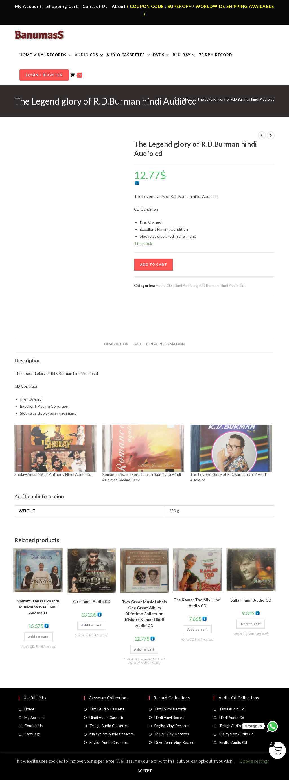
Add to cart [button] (38, 636)
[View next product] (271, 135)
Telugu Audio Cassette (108, 725)
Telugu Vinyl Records (171, 734)
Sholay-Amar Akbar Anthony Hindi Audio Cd (52, 474)
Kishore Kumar (151, 662)
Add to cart (153, 264)
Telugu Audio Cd (233, 725)
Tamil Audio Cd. (232, 709)
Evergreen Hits (147, 659)
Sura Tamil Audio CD (91, 601)
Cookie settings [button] (254, 761)
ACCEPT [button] (144, 770)
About (119, 6)
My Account (28, 6)
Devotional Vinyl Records (175, 742)
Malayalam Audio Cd (236, 734)
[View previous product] (262, 135)
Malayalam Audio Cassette (111, 734)
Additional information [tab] (159, 344)
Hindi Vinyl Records (170, 717)
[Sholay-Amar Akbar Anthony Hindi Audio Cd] (55, 448)
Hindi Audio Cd (231, 717)
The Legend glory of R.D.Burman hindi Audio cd (236, 99)
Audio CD (164, 285)
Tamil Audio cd (45, 646)
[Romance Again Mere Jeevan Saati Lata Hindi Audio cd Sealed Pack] (143, 448)
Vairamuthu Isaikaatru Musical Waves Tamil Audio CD (38, 606)
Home (29, 709)
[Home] (176, 99)
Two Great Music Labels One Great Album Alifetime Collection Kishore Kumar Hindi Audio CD (144, 613)
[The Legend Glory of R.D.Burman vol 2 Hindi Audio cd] (231, 448)
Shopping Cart (62, 6)
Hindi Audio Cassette (106, 717)
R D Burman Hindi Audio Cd (221, 285)
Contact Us (95, 6)
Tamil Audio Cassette (106, 709)
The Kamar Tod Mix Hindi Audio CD (198, 602)
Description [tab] (116, 344)
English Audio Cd (233, 742)
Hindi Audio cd (186, 285)
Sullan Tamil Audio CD (251, 600)
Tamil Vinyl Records (170, 709)
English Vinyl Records (171, 725)
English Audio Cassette (108, 742)
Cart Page (32, 734)
